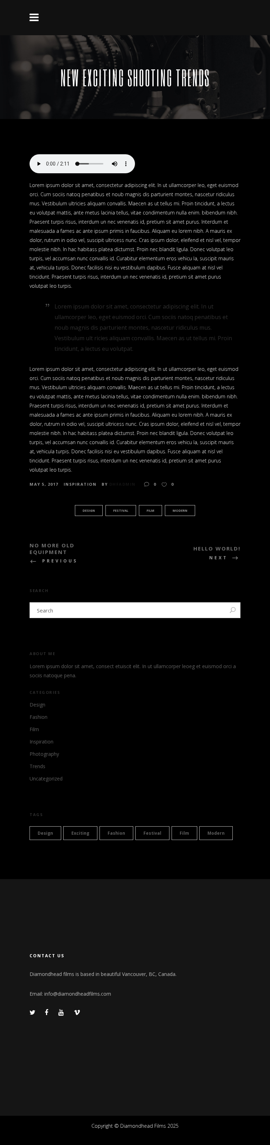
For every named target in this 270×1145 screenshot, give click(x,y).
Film (150, 510)
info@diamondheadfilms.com (77, 993)
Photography (44, 754)
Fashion (38, 717)
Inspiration (80, 484)
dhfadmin (122, 484)
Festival (120, 510)
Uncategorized (46, 778)
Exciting (80, 833)
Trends (37, 766)
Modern (180, 510)
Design (89, 510)
